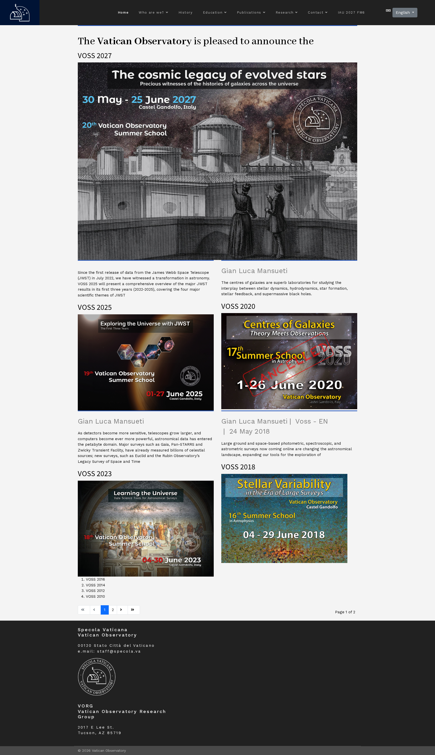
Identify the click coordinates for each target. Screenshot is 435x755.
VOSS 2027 (95, 55)
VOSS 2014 (95, 585)
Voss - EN (311, 421)
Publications (249, 12)
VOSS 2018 (238, 466)
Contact (315, 12)
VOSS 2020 (238, 306)
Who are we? (151, 12)
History (185, 12)
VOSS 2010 (95, 596)
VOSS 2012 (95, 590)
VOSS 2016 (95, 579)
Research (285, 12)
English (403, 12)
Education (213, 12)
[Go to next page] (122, 610)
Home (123, 12)
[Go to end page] (134, 610)
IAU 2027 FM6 (351, 12)
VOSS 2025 (95, 307)
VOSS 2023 (95, 473)
